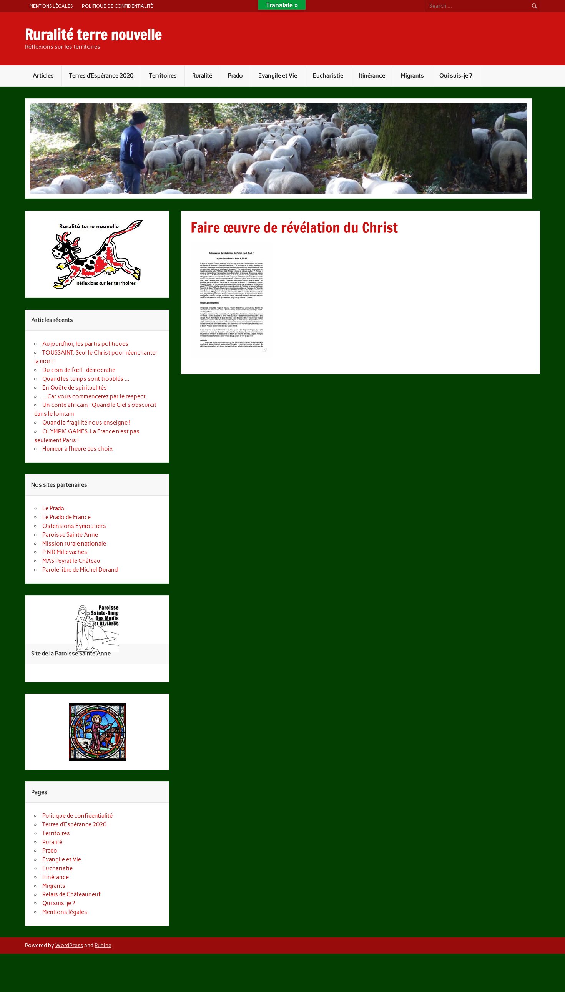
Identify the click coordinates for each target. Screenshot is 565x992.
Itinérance (372, 75)
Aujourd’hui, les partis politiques (85, 343)
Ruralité (202, 75)
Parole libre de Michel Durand (80, 569)
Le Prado (53, 508)
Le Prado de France (66, 517)
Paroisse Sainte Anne (70, 534)
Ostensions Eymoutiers (74, 526)
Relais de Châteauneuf (71, 894)
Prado (235, 75)
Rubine (103, 945)
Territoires (163, 75)
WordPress (69, 945)
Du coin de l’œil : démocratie (78, 370)
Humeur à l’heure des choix (77, 448)
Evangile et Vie (277, 75)
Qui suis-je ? (455, 75)
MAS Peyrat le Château (71, 560)
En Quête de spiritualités (75, 387)
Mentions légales (51, 6)
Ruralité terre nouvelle (93, 34)
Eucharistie (328, 75)
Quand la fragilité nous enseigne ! (86, 422)
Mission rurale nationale (74, 543)
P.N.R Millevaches (64, 552)
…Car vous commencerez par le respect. (94, 396)
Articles (43, 75)
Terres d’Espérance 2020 (101, 75)
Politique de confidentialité (117, 6)
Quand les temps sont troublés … (86, 378)
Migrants (412, 75)
